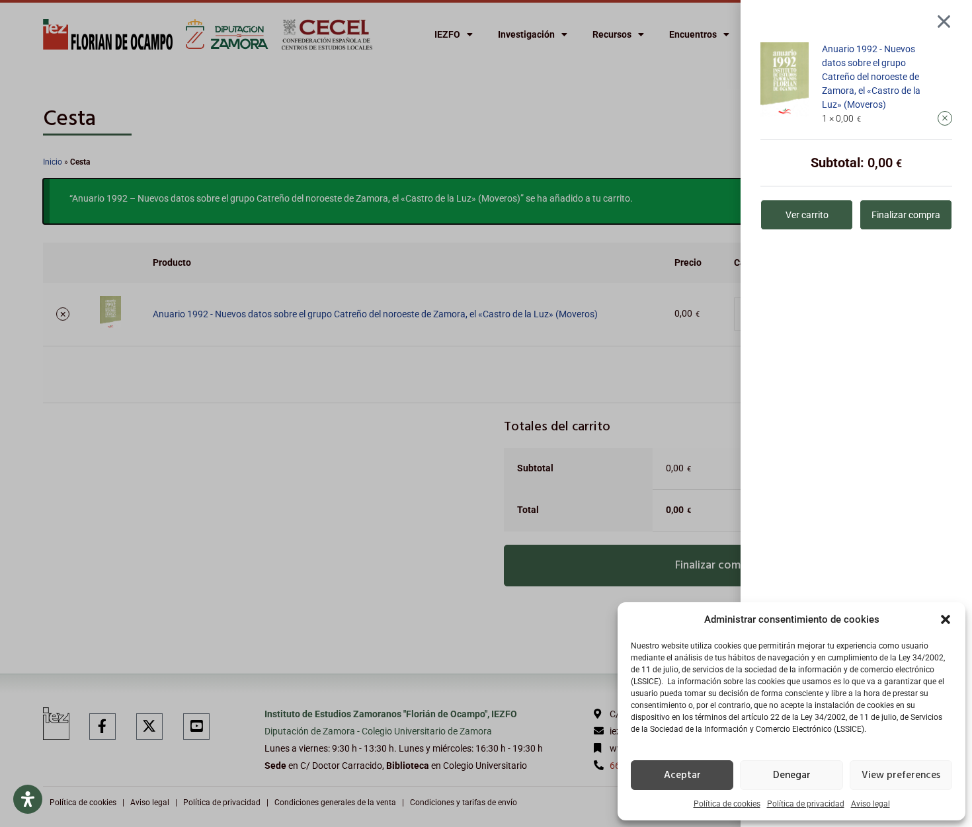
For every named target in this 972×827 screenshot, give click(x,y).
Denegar (792, 775)
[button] (945, 619)
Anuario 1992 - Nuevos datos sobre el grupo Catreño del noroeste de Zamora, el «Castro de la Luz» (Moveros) (871, 77)
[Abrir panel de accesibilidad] (27, 799)
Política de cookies (727, 803)
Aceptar (682, 775)
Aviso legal (870, 803)
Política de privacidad (805, 803)
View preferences (901, 775)
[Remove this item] (945, 118)
